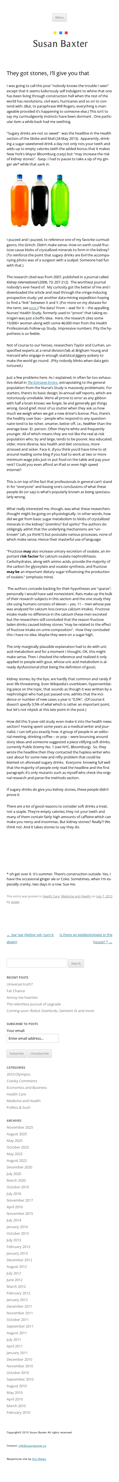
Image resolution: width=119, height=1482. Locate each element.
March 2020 (16, 1180)
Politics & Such (18, 1107)
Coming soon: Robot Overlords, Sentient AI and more (50, 1010)
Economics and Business (27, 1087)
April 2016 (15, 1206)
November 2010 (20, 1365)
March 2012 (16, 1286)
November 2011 (20, 1312)
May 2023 (14, 1153)
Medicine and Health (76, 896)
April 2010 (15, 1399)
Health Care (51, 896)
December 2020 (19, 1167)
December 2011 (19, 1306)
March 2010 (16, 1405)
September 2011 (20, 1326)
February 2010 (18, 1412)
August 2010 (17, 1385)
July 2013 (14, 1239)
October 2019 (18, 1186)
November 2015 (20, 1213)
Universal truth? (20, 984)
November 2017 (20, 1200)
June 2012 (14, 1279)
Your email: (16, 1030)
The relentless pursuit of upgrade (34, 1004)
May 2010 (14, 1392)
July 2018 (14, 1193)
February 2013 (18, 1246)
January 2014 (17, 1226)
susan (15, 902)
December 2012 (19, 1259)
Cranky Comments (22, 1080)
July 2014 (14, 1220)
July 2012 (14, 1273)
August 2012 (17, 1266)
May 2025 (14, 1140)
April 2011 (15, 1346)
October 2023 (18, 1147)
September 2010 (20, 1379)
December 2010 (19, 1359)
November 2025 (20, 1127)
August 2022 (17, 1160)
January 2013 (17, 1253)
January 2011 (17, 1352)
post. (33, 307)
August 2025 (17, 1133)
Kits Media (39, 1459)
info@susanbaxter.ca (32, 1445)
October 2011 (18, 1319)
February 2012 (18, 1293)
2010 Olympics (18, 1074)
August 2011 (17, 1332)
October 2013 (18, 1233)
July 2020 (14, 1173)
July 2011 (14, 1339)
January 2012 (17, 1299)
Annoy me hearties (22, 997)
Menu (59, 17)
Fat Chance (16, 990)
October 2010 (18, 1372)
